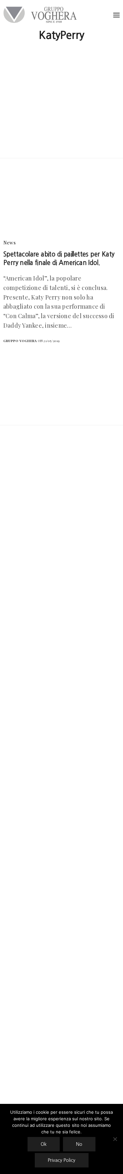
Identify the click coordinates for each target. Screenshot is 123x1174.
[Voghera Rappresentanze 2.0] (41, 15)
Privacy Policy (61, 1160)
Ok (44, 1144)
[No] (115, 1139)
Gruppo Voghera (20, 340)
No (79, 1144)
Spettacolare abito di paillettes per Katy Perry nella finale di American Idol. (58, 258)
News (9, 243)
